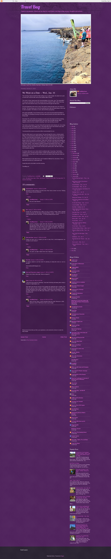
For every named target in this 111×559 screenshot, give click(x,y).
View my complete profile (82, 93)
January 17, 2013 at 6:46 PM (46, 221)
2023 (72, 130)
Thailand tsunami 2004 (51, 178)
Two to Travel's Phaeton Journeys (79, 370)
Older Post (63, 337)
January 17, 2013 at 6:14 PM (40, 237)
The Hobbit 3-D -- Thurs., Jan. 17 (79, 214)
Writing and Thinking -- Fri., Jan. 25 (80, 197)
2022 (72, 132)
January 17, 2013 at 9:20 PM (37, 259)
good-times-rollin (75, 271)
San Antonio (42, 178)
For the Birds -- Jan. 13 (77, 220)
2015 (72, 147)
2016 (72, 145)
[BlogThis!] (47, 176)
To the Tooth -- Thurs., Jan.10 (78, 226)
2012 (72, 248)
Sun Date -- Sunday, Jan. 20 (78, 207)
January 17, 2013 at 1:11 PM (40, 188)
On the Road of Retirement (77, 263)
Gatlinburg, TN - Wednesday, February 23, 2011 (82, 536)
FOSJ (72, 394)
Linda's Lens (74, 260)
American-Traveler (75, 297)
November (75, 155)
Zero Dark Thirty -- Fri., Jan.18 (79, 212)
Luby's (34, 178)
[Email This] (46, 176)
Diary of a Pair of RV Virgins (78, 405)
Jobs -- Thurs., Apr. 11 (75, 480)
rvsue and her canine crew (77, 348)
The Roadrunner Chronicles (77, 314)
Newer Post (24, 337)
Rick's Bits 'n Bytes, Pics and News (79, 439)
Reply (27, 194)
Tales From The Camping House (78, 432)
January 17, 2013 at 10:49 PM (46, 272)
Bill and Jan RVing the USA (77, 337)
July (74, 163)
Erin (27, 209)
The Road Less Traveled (77, 401)
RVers (38, 178)
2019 (72, 139)
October (74, 157)
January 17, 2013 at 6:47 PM (46, 249)
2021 (72, 134)
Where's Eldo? (74, 278)
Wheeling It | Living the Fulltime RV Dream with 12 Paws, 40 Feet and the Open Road (80, 302)
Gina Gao (28, 259)
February (75, 174)
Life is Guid (74, 383)
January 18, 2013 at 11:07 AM (35, 280)
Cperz (27, 280)
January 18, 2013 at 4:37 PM (46, 299)
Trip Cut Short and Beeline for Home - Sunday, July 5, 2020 (82, 507)
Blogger (62, 556)
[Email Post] (44, 176)
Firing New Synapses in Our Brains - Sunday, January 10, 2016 (82, 470)
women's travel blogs (26, 179)
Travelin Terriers (75, 436)
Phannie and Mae (75, 325)
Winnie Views (74, 417)
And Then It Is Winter (74, 463)
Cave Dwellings (75, 409)
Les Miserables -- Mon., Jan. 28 (79, 186)
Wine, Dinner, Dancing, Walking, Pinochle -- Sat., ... (79, 223)
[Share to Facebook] (50, 176)
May (74, 168)
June (74, 165)
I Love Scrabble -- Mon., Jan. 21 (79, 204)
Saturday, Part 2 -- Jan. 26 (78, 192)
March (74, 172)
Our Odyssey (74, 274)
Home (44, 337)
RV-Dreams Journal (75, 428)
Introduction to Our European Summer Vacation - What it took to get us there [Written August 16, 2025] (83, 454)
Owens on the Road (76, 345)
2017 (72, 143)
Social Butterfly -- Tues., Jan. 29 (79, 184)
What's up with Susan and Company (79, 367)
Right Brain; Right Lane (76, 321)
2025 (72, 126)
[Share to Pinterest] (52, 176)
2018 (72, 141)
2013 (72, 151)
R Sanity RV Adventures (77, 293)
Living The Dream (75, 443)
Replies (29, 196)
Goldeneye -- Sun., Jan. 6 (78, 236)
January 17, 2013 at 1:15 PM (46, 199)
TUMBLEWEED (74, 267)
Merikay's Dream (75, 317)
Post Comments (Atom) (32, 340)
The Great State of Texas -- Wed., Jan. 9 (81, 228)
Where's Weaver (75, 386)
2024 (72, 128)
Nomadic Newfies (75, 352)
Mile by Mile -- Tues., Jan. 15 (78, 218)
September (75, 159)
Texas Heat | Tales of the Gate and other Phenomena (79, 333)
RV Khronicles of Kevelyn (77, 289)
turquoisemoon (29, 188)
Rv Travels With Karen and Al (78, 421)
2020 (72, 137)
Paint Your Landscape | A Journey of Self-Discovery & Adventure (80, 379)
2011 (72, 250)
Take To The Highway (76, 328)
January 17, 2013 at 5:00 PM (34, 209)
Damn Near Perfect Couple (77, 285)
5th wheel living (29, 178)
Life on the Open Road (76, 341)
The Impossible (59, 178)
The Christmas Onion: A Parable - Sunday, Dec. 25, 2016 (83, 497)
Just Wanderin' (74, 359)
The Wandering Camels (76, 306)
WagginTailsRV (75, 425)
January (74, 176)
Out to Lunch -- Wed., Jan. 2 (78, 242)
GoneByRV (73, 363)
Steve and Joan (29, 237)
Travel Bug (30, 7)
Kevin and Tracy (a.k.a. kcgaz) (33, 272)
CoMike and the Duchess (77, 397)
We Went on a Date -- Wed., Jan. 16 (80, 216)
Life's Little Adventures (76, 356)
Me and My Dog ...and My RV (78, 390)
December (75, 153)
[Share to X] (49, 176)
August (74, 161)
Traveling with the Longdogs (78, 282)
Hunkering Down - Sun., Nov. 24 (83, 488)
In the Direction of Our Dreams (78, 374)
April (74, 170)
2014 (72, 149)
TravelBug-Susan (34, 199)
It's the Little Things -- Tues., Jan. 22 (80, 202)
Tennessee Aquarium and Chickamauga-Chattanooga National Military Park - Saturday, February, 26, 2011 (82, 526)
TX (64, 178)
